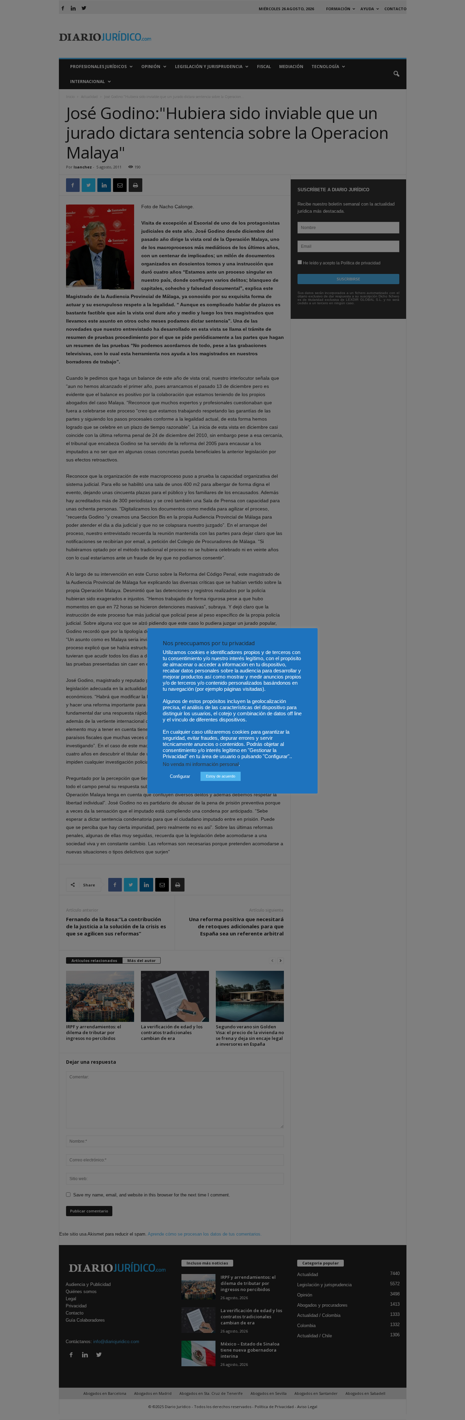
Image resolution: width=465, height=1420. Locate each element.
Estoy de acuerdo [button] (220, 776)
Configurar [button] (180, 776)
